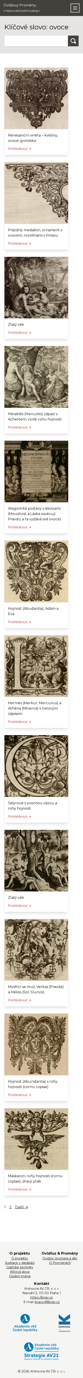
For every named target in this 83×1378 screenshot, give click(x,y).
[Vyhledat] (73, 41)
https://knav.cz (41, 1298)
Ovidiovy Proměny (22, 7)
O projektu (20, 1258)
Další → (21, 1207)
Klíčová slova (19, 1272)
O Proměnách (60, 1263)
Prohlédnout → (19, 149)
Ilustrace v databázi (20, 1263)
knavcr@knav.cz (47, 1302)
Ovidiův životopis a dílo (59, 1258)
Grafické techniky (19, 1267)
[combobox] (36, 41)
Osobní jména (20, 1276)
